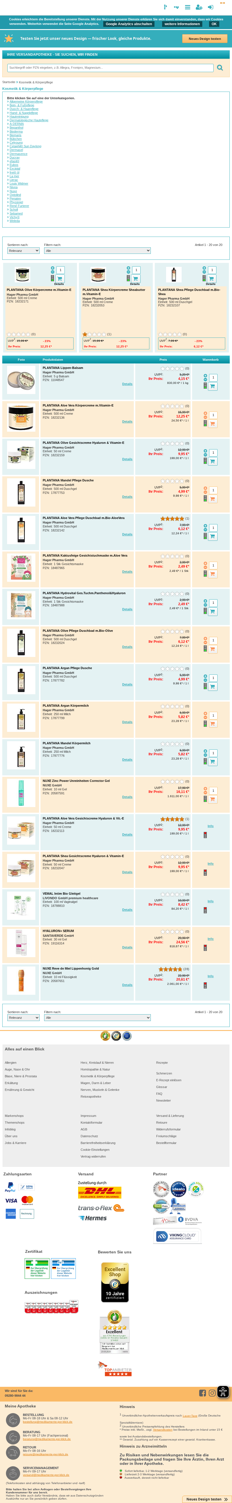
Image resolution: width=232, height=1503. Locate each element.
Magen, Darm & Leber (96, 1083)
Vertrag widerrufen (93, 1156)
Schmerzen (164, 1073)
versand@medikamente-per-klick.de (46, 1474)
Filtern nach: (52, 244)
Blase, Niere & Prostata (21, 1076)
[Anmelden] (211, 7)
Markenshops (14, 1115)
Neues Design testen (205, 38)
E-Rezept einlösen (168, 1080)
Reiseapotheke (91, 1096)
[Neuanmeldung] (199, 7)
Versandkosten (163, 1429)
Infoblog (10, 1129)
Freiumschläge (166, 1136)
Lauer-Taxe (190, 1415)
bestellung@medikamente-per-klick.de (47, 1421)
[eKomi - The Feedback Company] (105, 1036)
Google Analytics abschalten (129, 24)
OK (214, 24)
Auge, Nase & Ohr (17, 1069)
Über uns (11, 1136)
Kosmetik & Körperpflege (98, 1076)
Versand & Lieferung (170, 1115)
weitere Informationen (182, 24)
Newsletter (163, 1100)
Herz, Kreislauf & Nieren (97, 1062)
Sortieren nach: (17, 244)
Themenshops (15, 1122)
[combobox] (110, 68)
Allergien (10, 1062)
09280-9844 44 (15, 1395)
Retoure (161, 1122)
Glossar (161, 1087)
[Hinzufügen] (60, 278)
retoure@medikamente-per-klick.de (45, 1454)
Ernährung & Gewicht (19, 1089)
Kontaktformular (91, 1122)
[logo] (8, 8)
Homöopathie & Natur (95, 1069)
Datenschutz (89, 1136)
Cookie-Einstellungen (95, 1149)
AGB (84, 1129)
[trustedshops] (116, 1036)
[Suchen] (220, 68)
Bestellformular (166, 1143)
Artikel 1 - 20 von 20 (208, 244)
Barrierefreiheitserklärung (98, 1143)
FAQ (159, 1093)
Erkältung (11, 1083)
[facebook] (203, 1393)
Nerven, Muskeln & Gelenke (100, 1089)
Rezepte (162, 1062)
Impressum (88, 1115)
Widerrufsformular (168, 1129)
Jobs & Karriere (15, 1143)
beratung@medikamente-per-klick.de (47, 1439)
